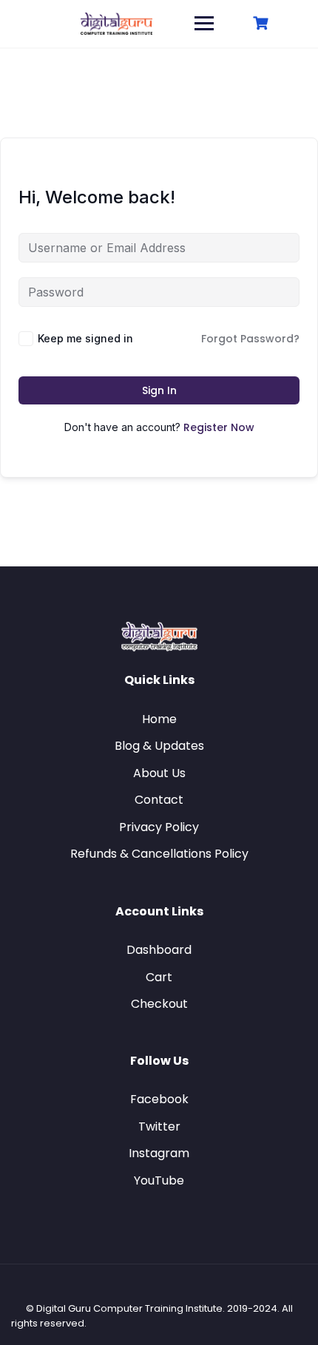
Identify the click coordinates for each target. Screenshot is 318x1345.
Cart (159, 977)
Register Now (218, 427)
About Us (159, 773)
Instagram (159, 1153)
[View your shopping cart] (262, 23)
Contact (159, 799)
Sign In (159, 390)
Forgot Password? (250, 338)
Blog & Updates (159, 745)
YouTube (159, 1180)
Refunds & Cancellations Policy (159, 853)
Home (159, 719)
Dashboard (159, 949)
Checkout (159, 1003)
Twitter (159, 1126)
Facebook (159, 1099)
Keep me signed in (85, 338)
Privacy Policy (159, 827)
